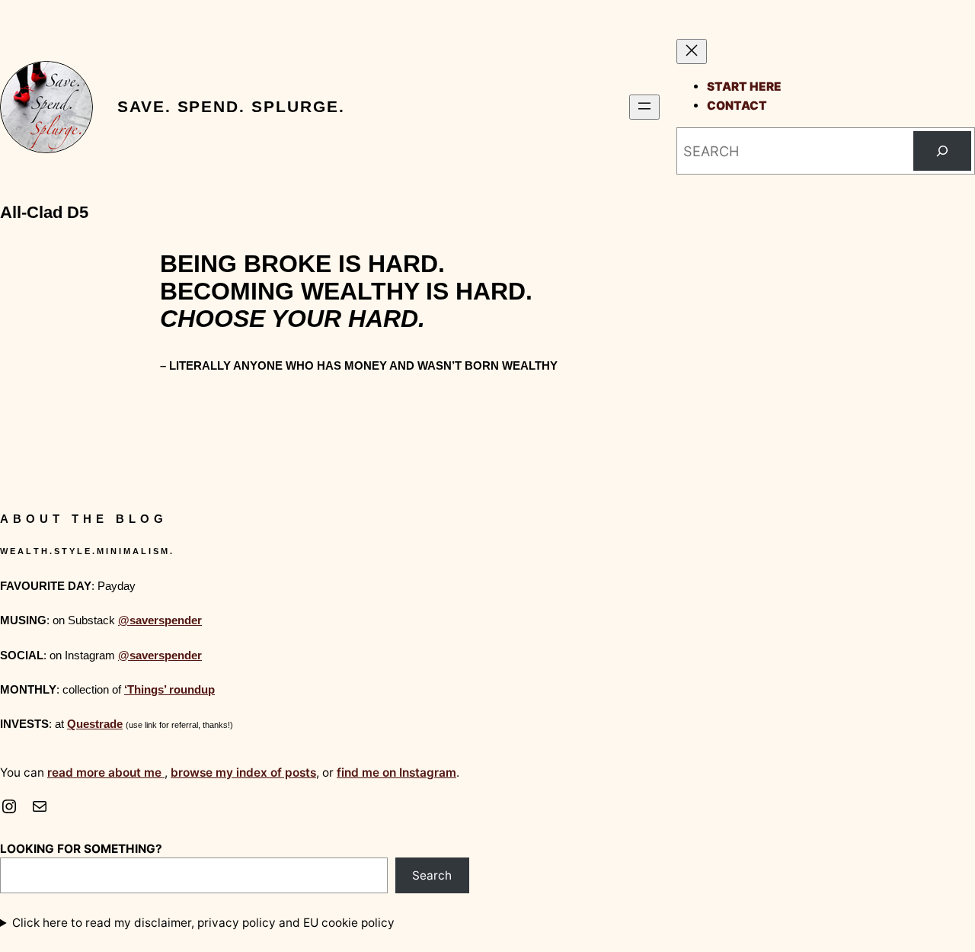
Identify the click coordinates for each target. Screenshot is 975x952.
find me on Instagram (396, 772)
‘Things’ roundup (169, 689)
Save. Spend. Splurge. (230, 107)
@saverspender (160, 620)
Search (432, 875)
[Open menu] (644, 107)
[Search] (942, 151)
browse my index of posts (243, 772)
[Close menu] (691, 51)
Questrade (95, 723)
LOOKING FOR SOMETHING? (81, 848)
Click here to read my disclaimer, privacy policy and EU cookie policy (203, 922)
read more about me (106, 772)
